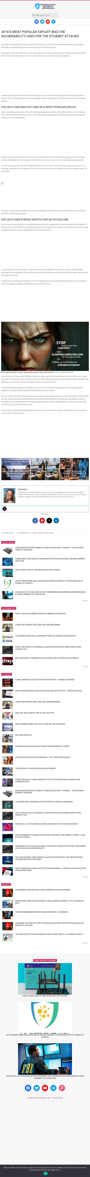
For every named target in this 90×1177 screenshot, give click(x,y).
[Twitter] (4, 509)
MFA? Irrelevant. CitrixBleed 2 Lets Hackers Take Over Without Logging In (47, 658)
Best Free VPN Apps (23, 735)
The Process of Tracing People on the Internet (35, 768)
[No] (87, 1171)
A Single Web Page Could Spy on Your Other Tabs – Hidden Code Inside (44, 680)
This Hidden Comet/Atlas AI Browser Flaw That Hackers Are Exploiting (45, 636)
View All (85, 601)
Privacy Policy (57, 1098)
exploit (40, 533)
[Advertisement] (45, 76)
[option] (15, 469)
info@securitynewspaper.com (39, 1098)
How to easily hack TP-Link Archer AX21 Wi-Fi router (37, 570)
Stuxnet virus (48, 533)
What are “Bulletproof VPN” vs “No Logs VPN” (34, 713)
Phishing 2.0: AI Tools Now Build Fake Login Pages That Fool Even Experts (46, 824)
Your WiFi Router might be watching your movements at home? (42, 746)
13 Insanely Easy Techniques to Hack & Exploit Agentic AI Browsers (44, 802)
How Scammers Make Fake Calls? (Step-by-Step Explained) (40, 724)
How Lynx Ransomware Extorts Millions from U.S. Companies (41, 912)
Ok (46, 1173)
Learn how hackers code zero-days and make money (37, 625)
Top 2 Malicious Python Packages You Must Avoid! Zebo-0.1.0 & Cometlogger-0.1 (49, 934)
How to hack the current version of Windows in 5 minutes (40, 614)
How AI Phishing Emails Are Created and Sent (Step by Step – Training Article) (48, 691)
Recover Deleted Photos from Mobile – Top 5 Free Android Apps (42, 757)
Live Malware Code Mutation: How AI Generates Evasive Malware (42, 890)
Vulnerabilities (24, 533)
